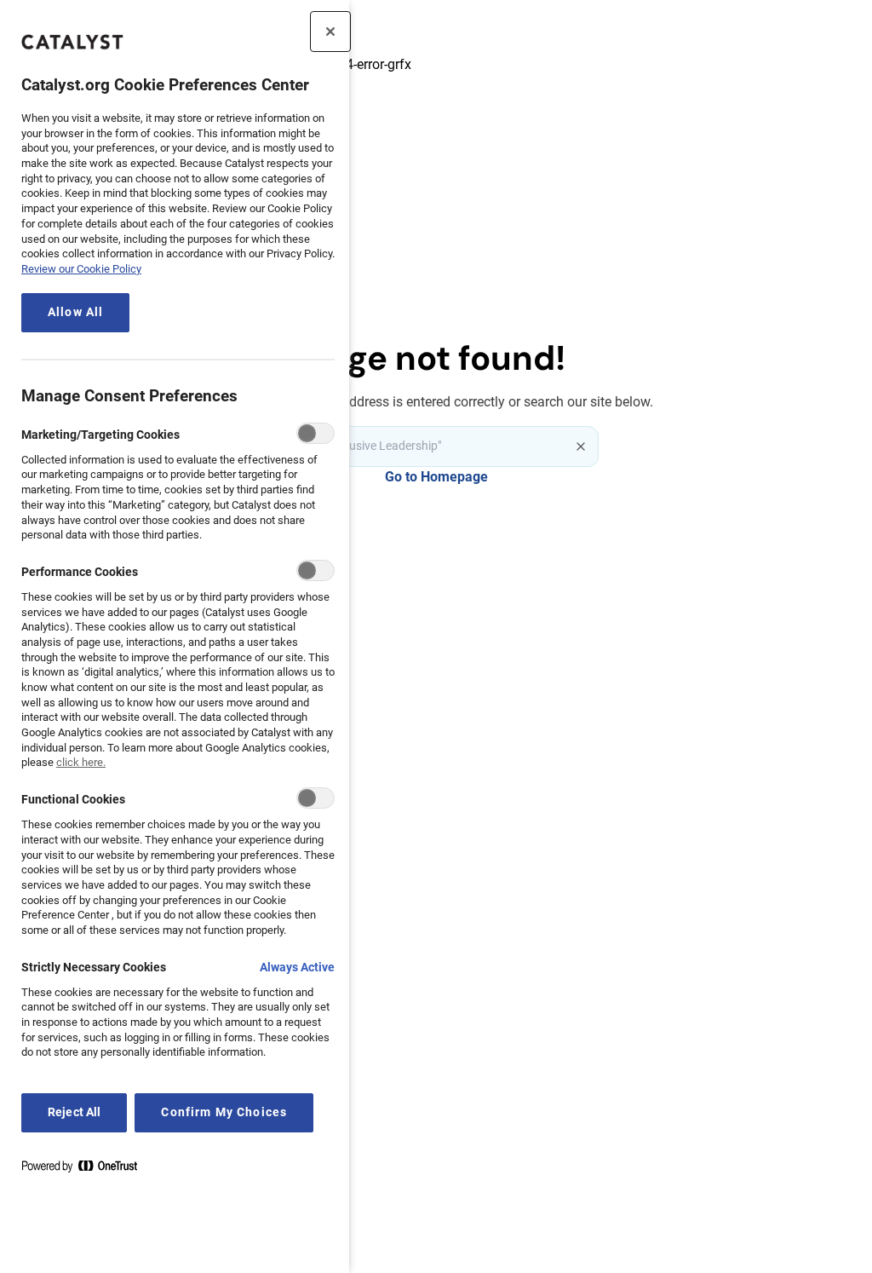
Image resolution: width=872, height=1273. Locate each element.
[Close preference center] (330, 31)
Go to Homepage (436, 477)
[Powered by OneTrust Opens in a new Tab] (86, 1169)
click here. (81, 762)
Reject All (74, 1112)
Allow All (75, 312)
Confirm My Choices (224, 1112)
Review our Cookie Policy (81, 268)
